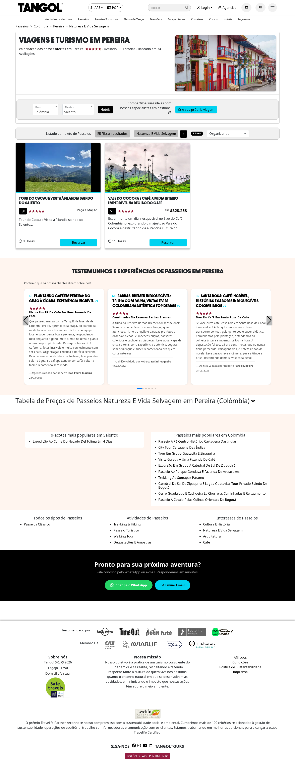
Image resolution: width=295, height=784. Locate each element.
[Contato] (246, 7)
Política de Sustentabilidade (240, 667)
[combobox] (45, 109)
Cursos (213, 19)
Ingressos (244, 19)
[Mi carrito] (260, 7)
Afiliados (240, 657)
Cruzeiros (197, 19)
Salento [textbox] (70, 112)
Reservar (78, 242)
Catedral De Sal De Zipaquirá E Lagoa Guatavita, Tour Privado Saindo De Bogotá (212, 485)
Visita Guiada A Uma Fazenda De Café (186, 459)
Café (206, 542)
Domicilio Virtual (57, 673)
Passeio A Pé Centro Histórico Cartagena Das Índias (197, 441)
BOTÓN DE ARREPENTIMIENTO (147, 756)
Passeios (83, 19)
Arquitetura (212, 536)
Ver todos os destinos (58, 19)
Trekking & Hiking (127, 524)
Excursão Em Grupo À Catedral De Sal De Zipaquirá (196, 465)
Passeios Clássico (37, 524)
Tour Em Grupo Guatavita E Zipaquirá (186, 453)
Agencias (229, 7)
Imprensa (240, 672)
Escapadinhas (176, 19)
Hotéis (228, 19)
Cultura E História (216, 524)
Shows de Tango (134, 19)
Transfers (156, 19)
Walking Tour (124, 536)
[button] (169, 7)
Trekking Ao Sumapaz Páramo (181, 477)
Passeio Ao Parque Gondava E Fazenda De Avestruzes (199, 471)
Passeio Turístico (126, 530)
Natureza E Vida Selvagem (223, 530)
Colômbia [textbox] (42, 112)
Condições (240, 662)
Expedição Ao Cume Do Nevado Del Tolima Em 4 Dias (72, 441)
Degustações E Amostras (133, 542)
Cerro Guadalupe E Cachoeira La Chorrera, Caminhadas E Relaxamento (212, 493)
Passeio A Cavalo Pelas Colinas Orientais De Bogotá (197, 499)
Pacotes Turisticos (106, 19)
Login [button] (205, 7)
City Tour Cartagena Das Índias (181, 447)
